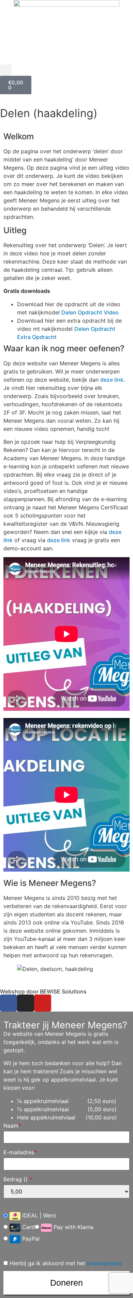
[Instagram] (25, 1003)
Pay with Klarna (72, 1227)
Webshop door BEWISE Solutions (43, 991)
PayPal (30, 1238)
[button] (5, 70)
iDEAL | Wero (38, 1215)
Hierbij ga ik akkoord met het (65, 1263)
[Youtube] (42, 1003)
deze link (111, 379)
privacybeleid (104, 1263)
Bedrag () (17, 1179)
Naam (12, 1125)
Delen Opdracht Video (90, 312)
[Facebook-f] (8, 1003)
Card (27, 1227)
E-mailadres (20, 1152)
